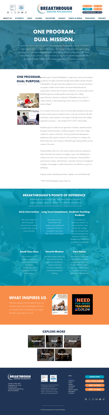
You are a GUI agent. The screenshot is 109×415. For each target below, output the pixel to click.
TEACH (70, 382)
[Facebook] (8, 12)
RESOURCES (71, 391)
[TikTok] (26, 12)
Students (36, 341)
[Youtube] (22, 12)
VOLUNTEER (71, 386)
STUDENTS (71, 381)
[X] (11, 12)
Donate (46, 353)
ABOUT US (71, 379)
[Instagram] (15, 12)
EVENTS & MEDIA (73, 389)
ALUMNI (70, 384)
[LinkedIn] (18, 12)
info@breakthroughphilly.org (15, 389)
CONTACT (71, 393)
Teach (54, 341)
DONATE (70, 388)
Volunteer (63, 353)
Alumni (72, 341)
